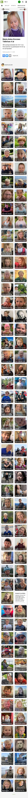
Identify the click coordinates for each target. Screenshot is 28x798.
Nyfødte (13, 5)
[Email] (10, 55)
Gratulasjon (21, 6)
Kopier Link (15, 55)
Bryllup (7, 5)
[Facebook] (4, 55)
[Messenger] (7, 55)
